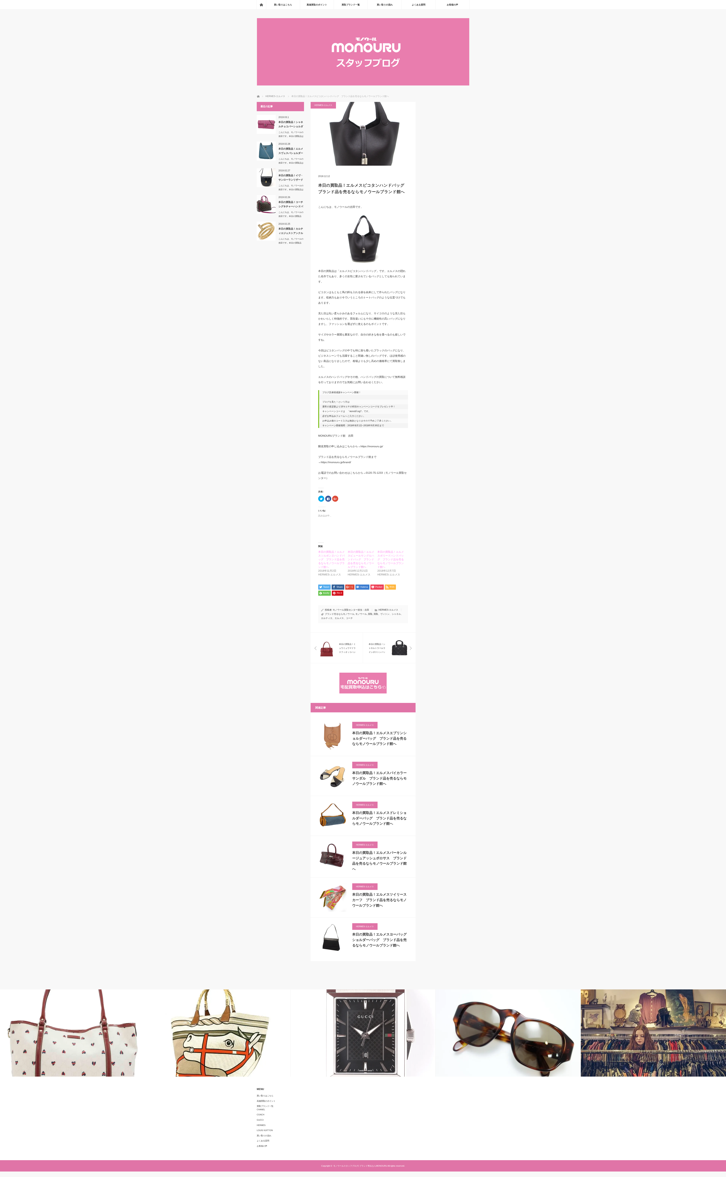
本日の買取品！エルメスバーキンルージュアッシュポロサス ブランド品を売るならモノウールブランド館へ (379, 861)
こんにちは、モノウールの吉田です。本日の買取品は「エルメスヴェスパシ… (290, 163)
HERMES (261, 1125)
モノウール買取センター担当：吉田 (351, 610)
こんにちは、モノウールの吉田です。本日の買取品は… (290, 216)
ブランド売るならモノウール (339, 614)
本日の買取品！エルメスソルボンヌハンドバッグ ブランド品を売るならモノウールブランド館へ (331, 559)
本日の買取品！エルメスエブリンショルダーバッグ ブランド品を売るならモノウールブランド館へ (379, 738)
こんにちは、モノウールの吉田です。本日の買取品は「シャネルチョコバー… (290, 136)
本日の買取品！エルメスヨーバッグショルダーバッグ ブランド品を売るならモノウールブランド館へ (379, 939)
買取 (370, 614)
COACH (260, 1114)
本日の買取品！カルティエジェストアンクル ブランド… (291, 231)
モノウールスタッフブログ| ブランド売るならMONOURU (360, 1166)
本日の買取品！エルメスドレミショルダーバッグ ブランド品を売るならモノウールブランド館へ (379, 818)
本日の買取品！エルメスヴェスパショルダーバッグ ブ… (290, 151)
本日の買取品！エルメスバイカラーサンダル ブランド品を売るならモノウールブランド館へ (379, 778)
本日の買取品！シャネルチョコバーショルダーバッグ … (290, 125)
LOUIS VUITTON (265, 1130)
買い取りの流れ (385, 4)
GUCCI (260, 1120)
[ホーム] (261, 4)
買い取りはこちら (283, 4)
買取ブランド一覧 (351, 4)
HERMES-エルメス (323, 105)
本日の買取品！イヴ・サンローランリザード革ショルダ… (290, 178)
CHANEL (261, 1109)
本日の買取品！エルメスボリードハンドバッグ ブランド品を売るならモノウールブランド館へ (390, 559)
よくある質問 (418, 4)
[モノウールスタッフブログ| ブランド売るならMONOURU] (363, 84)
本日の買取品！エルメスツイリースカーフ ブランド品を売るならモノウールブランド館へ (379, 900)
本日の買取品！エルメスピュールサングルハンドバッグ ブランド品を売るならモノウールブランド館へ (361, 559)
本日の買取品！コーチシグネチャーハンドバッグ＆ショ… (290, 205)
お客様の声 (452, 4)
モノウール (361, 614)
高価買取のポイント (317, 4)
